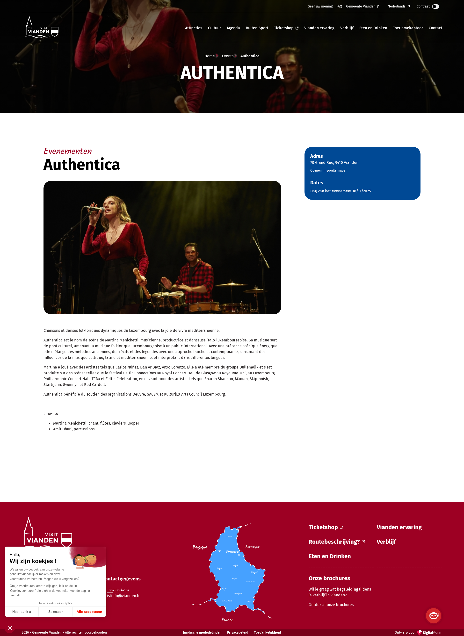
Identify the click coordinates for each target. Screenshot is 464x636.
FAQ (339, 6)
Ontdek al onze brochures (331, 604)
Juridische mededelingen (202, 632)
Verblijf (347, 28)
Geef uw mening (320, 6)
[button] (399, 6)
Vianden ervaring (319, 28)
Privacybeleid (237, 632)
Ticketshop (284, 28)
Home (209, 56)
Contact (435, 28)
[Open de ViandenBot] (433, 615)
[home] (42, 28)
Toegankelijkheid (267, 632)
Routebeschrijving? (334, 541)
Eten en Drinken (373, 28)
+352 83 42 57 (118, 590)
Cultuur (214, 28)
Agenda (233, 28)
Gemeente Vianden (361, 6)
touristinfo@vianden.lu (120, 595)
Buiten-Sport (257, 28)
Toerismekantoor (408, 28)
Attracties (193, 28)
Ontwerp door (418, 633)
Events (227, 56)
